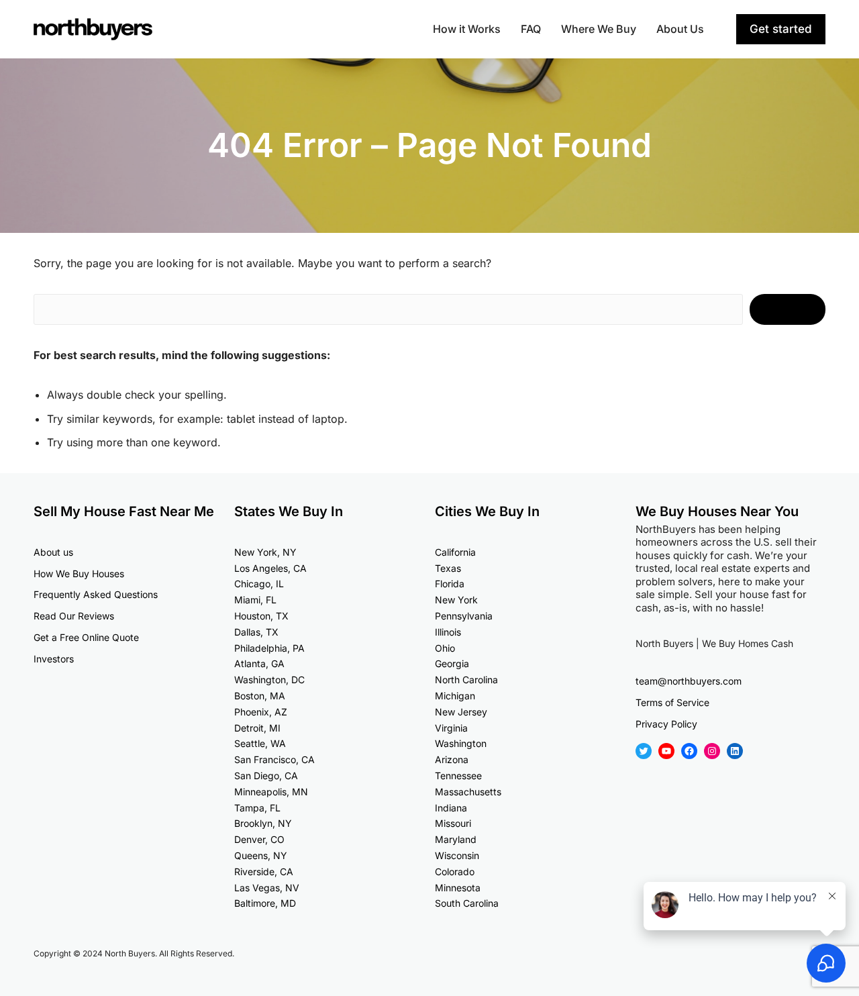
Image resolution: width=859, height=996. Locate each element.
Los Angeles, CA (270, 568)
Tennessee (458, 775)
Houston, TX (261, 615)
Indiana (451, 807)
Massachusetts (468, 791)
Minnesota (458, 887)
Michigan (455, 695)
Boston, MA (259, 695)
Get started (781, 29)
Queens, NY (260, 855)
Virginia (451, 728)
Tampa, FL (257, 807)
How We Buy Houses (79, 573)
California (455, 552)
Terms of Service (672, 702)
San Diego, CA (266, 775)
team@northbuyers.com (689, 681)
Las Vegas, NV (266, 887)
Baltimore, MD (265, 903)
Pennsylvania (464, 615)
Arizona (451, 759)
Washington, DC (269, 679)
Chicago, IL (259, 583)
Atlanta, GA (259, 663)
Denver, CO (259, 839)
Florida (449, 583)
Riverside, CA (263, 871)
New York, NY (265, 552)
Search (787, 309)
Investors (54, 658)
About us (53, 552)
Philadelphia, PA (269, 648)
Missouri (453, 823)
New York (456, 599)
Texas (448, 568)
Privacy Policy (666, 724)
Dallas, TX (256, 632)
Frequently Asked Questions (96, 594)
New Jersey (461, 711)
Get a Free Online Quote (86, 637)
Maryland (455, 839)
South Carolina (467, 903)
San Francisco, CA (274, 759)
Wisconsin (457, 855)
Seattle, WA (260, 743)
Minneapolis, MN (271, 791)
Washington (461, 743)
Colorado (454, 871)
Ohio (445, 648)
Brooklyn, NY (263, 823)
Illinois (448, 632)
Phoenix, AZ (260, 711)
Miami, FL (255, 599)
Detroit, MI (257, 728)
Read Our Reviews (74, 615)
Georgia (452, 663)
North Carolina (466, 679)
